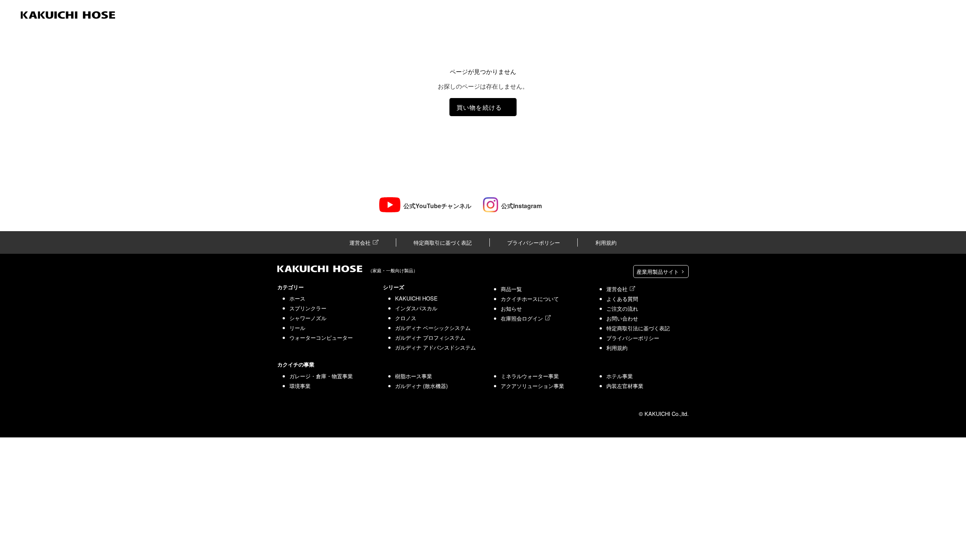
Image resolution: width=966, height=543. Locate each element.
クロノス (405, 318)
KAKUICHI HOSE (416, 298)
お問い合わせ (622, 318)
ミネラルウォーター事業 (530, 376)
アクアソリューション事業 (532, 386)
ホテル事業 (619, 376)
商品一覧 (511, 289)
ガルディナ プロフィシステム (430, 337)
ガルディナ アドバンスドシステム (435, 347)
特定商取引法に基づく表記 (638, 328)
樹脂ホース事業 (413, 376)
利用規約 (606, 242)
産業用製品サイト (658, 271)
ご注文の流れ (622, 308)
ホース (297, 298)
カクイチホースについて (530, 298)
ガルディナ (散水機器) (421, 386)
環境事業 (300, 386)
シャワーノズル (307, 318)
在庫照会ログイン (522, 318)
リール (297, 327)
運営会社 (360, 242)
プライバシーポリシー (533, 242)
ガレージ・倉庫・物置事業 (321, 376)
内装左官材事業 (624, 386)
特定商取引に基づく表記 (443, 242)
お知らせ (511, 308)
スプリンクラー (307, 308)
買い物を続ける (479, 107)
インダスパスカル (416, 308)
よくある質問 (622, 298)
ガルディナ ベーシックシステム (433, 327)
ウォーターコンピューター (321, 337)
